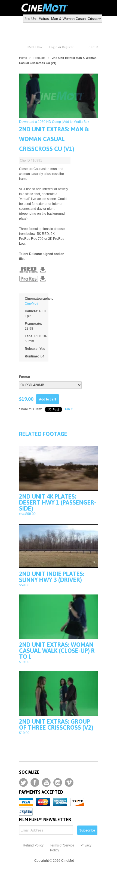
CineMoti (31, 303)
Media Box (34, 47)
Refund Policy (33, 845)
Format (24, 377)
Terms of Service (62, 845)
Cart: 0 (93, 47)
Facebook (34, 782)
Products (39, 57)
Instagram (57, 782)
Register (67, 47)
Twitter (23, 782)
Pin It (68, 409)
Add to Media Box (76, 122)
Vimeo (69, 782)
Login (53, 47)
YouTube (46, 782)
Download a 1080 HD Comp (40, 122)
